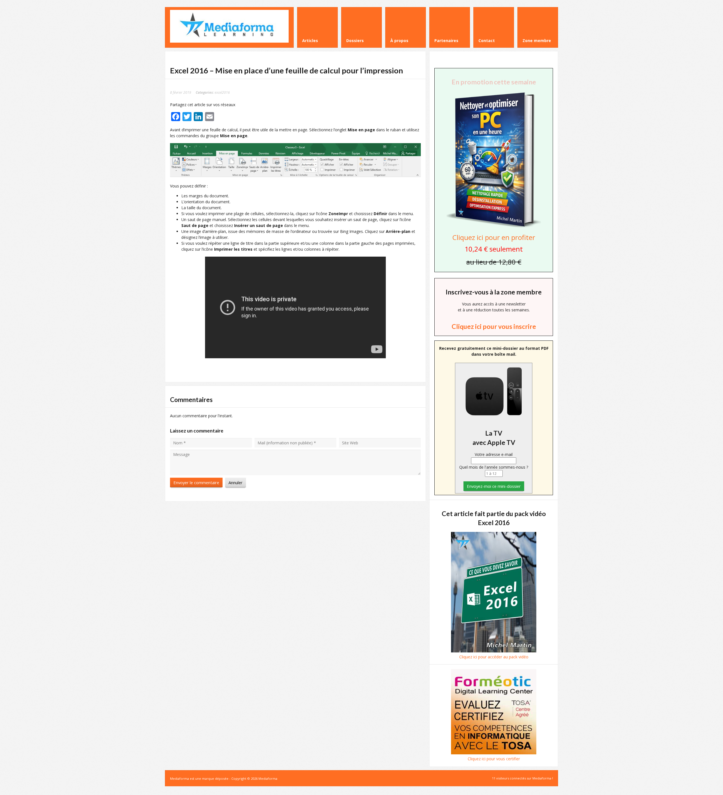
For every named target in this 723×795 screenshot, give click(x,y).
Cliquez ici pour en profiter (493, 237)
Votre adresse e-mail (494, 454)
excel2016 (222, 92)
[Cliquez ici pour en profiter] (494, 227)
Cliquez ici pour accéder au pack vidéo (493, 656)
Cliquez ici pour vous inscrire (494, 326)
